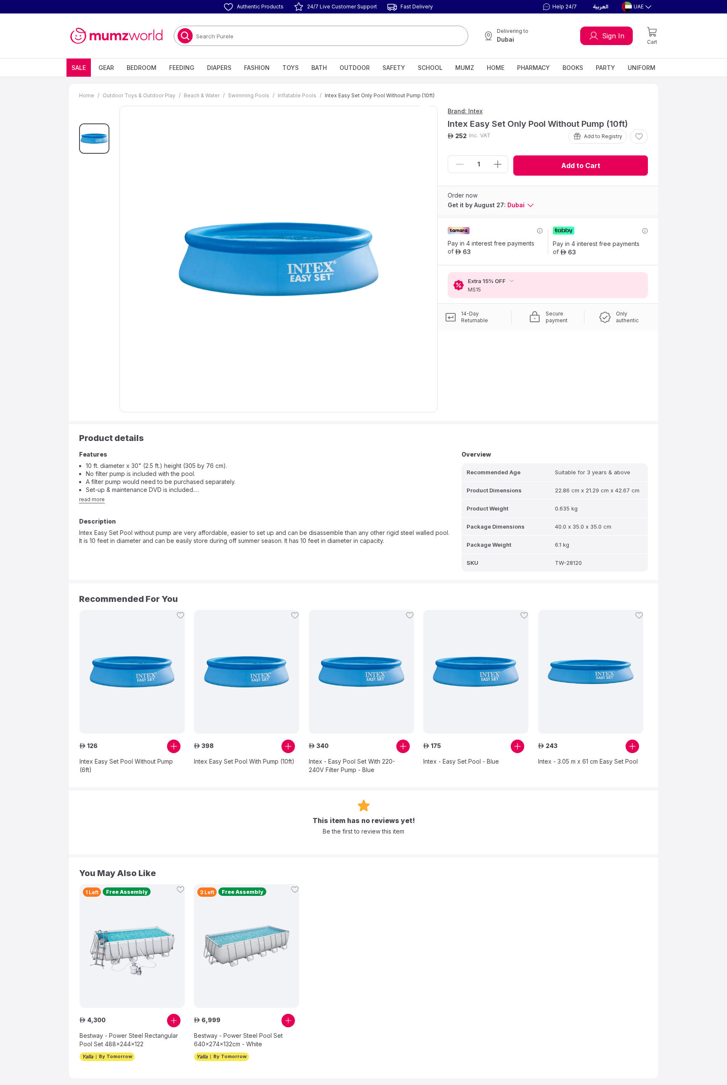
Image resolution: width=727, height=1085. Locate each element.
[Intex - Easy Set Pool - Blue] (475, 672)
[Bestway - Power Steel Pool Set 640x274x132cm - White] (246, 946)
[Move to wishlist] (639, 136)
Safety (393, 67)
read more (92, 499)
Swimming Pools (248, 95)
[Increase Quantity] (498, 164)
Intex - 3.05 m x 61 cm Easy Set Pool (588, 761)
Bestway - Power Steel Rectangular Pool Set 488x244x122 (129, 1040)
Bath (319, 67)
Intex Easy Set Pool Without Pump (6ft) (126, 765)
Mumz (464, 67)
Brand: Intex (465, 111)
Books (572, 67)
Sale (79, 67)
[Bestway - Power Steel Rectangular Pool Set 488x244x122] (132, 946)
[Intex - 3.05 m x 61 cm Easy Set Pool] (590, 672)
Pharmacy (533, 67)
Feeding (181, 67)
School (430, 67)
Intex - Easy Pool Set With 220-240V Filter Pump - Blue (352, 765)
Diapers (219, 67)
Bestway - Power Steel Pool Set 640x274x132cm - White (238, 1040)
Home (495, 67)
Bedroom (142, 67)
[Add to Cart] (173, 746)
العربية (600, 7)
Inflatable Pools (297, 95)
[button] (558, 6)
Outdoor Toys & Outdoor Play (139, 95)
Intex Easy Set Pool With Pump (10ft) (244, 761)
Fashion (257, 67)
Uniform (641, 67)
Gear (106, 67)
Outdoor (355, 67)
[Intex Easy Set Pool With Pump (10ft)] (246, 672)
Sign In (613, 36)
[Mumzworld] (116, 36)
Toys (290, 67)
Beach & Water (202, 95)
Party (605, 67)
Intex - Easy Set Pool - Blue (461, 761)
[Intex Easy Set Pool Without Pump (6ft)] (132, 672)
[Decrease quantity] (460, 164)
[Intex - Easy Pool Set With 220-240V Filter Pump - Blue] (361, 672)
